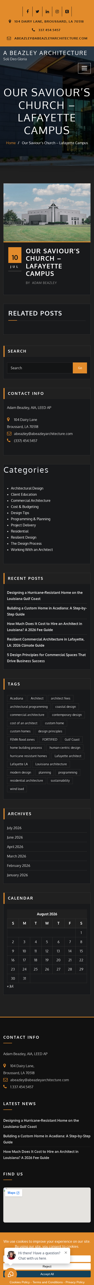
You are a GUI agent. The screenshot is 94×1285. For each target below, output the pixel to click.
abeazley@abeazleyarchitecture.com (50, 38)
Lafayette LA (19, 764)
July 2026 (14, 828)
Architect (37, 698)
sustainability (60, 780)
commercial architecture (27, 715)
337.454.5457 (49, 30)
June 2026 (15, 837)
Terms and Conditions (48, 1282)
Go (80, 368)
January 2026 (17, 875)
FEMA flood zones (22, 739)
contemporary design (67, 715)
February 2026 (18, 865)
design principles (50, 731)
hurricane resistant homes (28, 756)
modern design (20, 772)
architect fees (60, 698)
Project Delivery (23, 525)
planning (45, 772)
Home (11, 143)
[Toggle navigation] (84, 68)
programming (67, 772)
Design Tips (20, 513)
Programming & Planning (30, 519)
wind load (17, 789)
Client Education (24, 494)
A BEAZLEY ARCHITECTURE (45, 52)
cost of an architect (23, 723)
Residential (19, 531)
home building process (26, 747)
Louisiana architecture (51, 764)
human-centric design (65, 747)
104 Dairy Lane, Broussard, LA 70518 (49, 21)
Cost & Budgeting (24, 506)
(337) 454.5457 (25, 440)
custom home (54, 723)
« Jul (10, 986)
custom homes (20, 731)
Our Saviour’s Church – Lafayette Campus (55, 143)
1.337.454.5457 (21, 1087)
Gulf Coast (72, 739)
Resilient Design (23, 537)
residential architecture (26, 780)
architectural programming (29, 706)
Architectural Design (27, 488)
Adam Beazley (41, 283)
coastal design (65, 706)
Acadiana (16, 698)
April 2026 (15, 847)
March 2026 (16, 856)
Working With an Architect (32, 549)
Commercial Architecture (30, 500)
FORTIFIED (49, 739)
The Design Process (26, 543)
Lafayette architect (68, 756)
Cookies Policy (20, 1282)
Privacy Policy (75, 1282)
